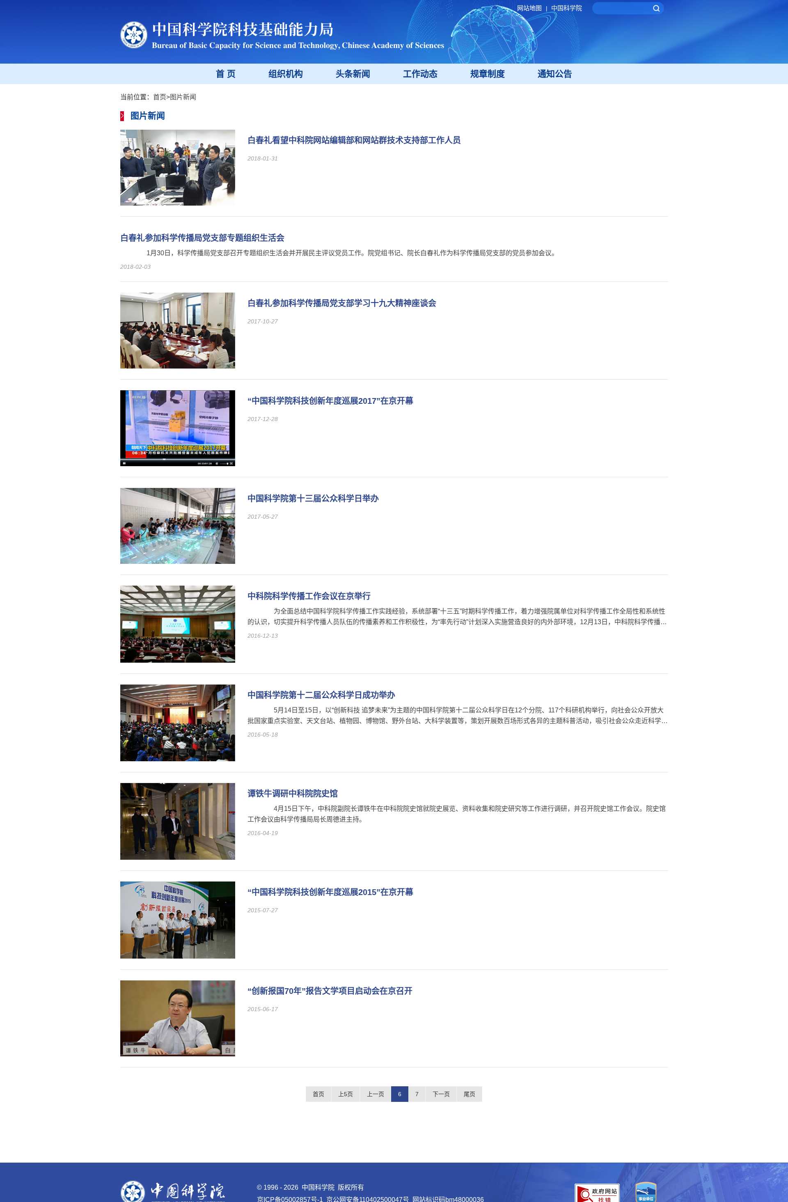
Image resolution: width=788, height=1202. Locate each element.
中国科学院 (566, 8)
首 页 (226, 73)
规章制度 (487, 73)
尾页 (469, 1094)
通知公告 (555, 73)
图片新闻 (183, 97)
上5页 (345, 1094)
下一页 (441, 1094)
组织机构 (285, 73)
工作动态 (420, 73)
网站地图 (532, 8)
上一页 (375, 1094)
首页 (159, 97)
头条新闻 (353, 73)
